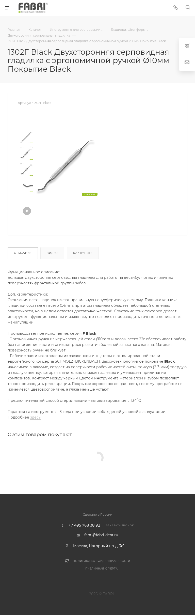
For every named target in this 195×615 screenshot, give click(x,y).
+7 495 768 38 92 (84, 525)
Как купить (82, 253)
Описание (22, 253)
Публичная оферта (101, 568)
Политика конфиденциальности (101, 561)
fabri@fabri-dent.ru (101, 535)
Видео (52, 253)
